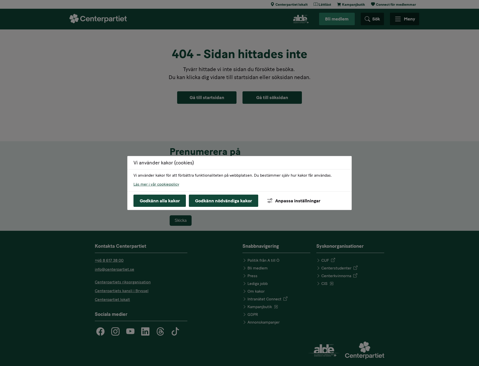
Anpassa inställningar (297, 201)
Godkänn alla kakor (160, 201)
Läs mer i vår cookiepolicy (156, 184)
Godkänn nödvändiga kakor (223, 201)
